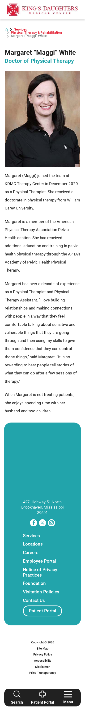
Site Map (42, 648)
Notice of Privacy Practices (40, 572)
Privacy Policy (42, 654)
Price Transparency (42, 672)
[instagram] (51, 522)
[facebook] (33, 522)
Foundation (34, 583)
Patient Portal (42, 611)
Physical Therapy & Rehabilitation (36, 32)
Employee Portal (39, 561)
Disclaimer (42, 667)
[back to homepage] (6, 29)
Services (20, 29)
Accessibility (42, 660)
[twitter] (42, 522)
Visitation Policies (41, 592)
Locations (33, 544)
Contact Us (34, 600)
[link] (42, 10)
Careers (30, 552)
